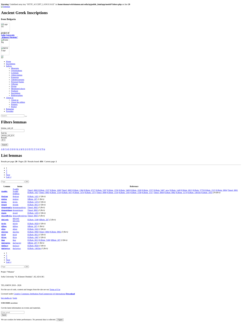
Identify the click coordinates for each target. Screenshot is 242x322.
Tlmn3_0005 (67, 190)
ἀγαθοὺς (16, 194)
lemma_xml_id (7, 128)
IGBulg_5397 (101, 190)
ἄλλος (3, 237)
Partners (14, 104)
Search (4, 145)
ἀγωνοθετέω (6, 216)
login (15, 298)
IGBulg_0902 (169, 192)
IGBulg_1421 (33, 196)
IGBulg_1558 (135, 192)
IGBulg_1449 (175, 190)
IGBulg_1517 (147, 192)
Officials (14, 84)
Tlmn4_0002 (32, 207)
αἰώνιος (4, 232)
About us (14, 100)
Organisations (16, 70)
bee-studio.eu (6, 298)
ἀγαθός (4, 191)
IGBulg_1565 (124, 192)
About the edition (18, 102)
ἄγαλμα (4, 196)
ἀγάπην (16, 199)
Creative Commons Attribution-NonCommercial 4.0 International (40, 294)
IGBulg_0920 (33, 223)
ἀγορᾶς (15, 205)
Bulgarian (10, 109)
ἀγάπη (4, 199)
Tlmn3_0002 (32, 190)
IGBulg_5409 (124, 190)
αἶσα (3, 229)
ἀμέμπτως (5, 248)
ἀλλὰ (15, 235)
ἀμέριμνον (17, 243)
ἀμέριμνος (5, 243)
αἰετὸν (15, 223)
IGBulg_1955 (206, 192)
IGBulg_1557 (147, 190)
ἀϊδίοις (15, 226)
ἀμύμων (4, 246)
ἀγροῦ (15, 213)
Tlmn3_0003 (44, 192)
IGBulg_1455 (33, 213)
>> (27, 182)
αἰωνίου (16, 232)
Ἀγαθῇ (15, 191)
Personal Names (17, 82)
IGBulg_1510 (112, 192)
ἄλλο (15, 237)
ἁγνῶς (4, 202)
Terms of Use (55, 289)
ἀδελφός (5, 220)
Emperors (15, 77)
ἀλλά (3, 235)
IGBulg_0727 (89, 190)
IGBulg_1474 (78, 192)
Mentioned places (18, 89)
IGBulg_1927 (33, 192)
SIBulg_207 (32, 199)
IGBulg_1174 (181, 192)
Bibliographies (17, 95)
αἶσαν (15, 229)
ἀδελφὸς (16, 221)
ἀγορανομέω (6, 207)
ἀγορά (4, 205)
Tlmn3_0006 (101, 192)
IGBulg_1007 (33, 237)
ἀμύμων (16, 246)
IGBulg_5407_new (161, 190)
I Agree (60, 320)
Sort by (4, 133)
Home (8, 61)
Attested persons (17, 80)
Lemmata (15, 73)
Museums (15, 68)
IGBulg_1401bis (194, 192)
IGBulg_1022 (33, 229)
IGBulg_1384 (77, 190)
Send (4, 315)
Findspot (14, 91)
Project (14, 107)
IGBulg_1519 (55, 192)
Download (70, 294)
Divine (14, 86)
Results (4, 138)
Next (8, 175)
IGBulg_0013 (186, 190)
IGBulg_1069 (55, 190)
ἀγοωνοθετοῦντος (20, 216)
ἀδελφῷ (16, 218)
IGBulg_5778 (198, 190)
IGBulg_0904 (221, 190)
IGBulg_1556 (112, 190)
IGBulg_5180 (33, 220)
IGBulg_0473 (67, 192)
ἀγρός (3, 213)
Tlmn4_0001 (233, 190)
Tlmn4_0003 (32, 216)
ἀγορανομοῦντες (19, 207)
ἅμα (3, 240)
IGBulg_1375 (90, 192)
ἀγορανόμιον (6, 210)
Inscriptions (10, 64)
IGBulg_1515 (209, 190)
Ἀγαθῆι (16, 189)
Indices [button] (9, 66)
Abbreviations (16, 75)
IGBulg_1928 (135, 190)
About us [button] (9, 98)
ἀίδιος (4, 226)
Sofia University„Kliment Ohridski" (9, 36)
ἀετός (3, 223)
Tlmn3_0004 (159, 192)
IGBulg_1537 (43, 190)
